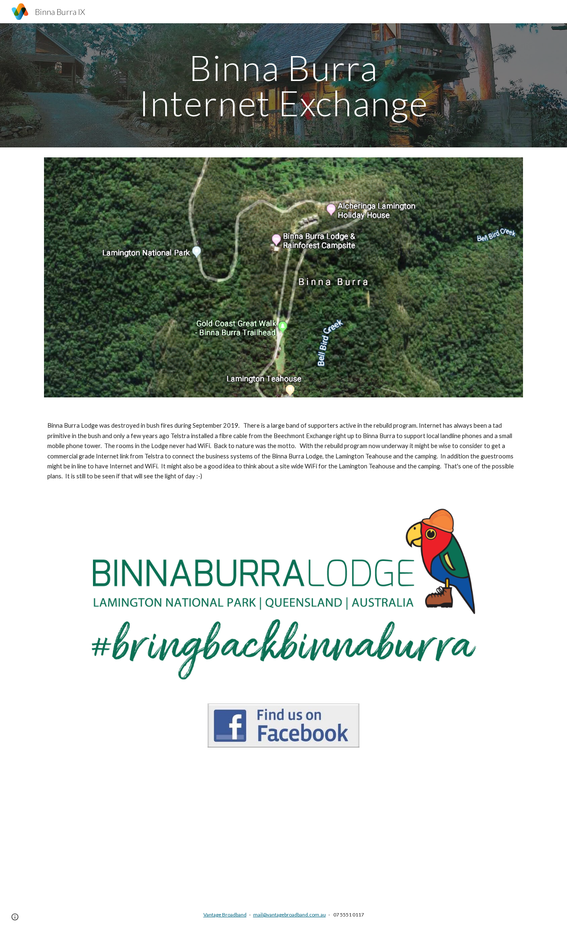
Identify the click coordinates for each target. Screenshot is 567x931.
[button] (15, 917)
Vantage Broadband (225, 914)
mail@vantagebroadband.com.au (289, 914)
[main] (283, 85)
